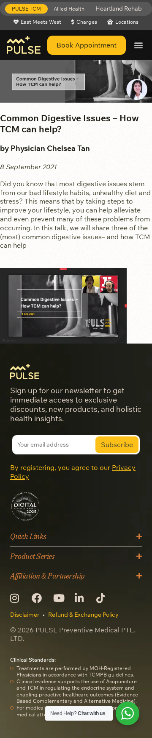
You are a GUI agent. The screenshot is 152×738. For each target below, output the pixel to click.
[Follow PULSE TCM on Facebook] (39, 598)
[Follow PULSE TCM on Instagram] (17, 598)
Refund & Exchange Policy (83, 614)
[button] (26, 9)
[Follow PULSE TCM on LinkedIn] (82, 598)
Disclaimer (24, 614)
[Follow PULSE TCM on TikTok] (103, 598)
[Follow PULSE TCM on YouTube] (60, 598)
